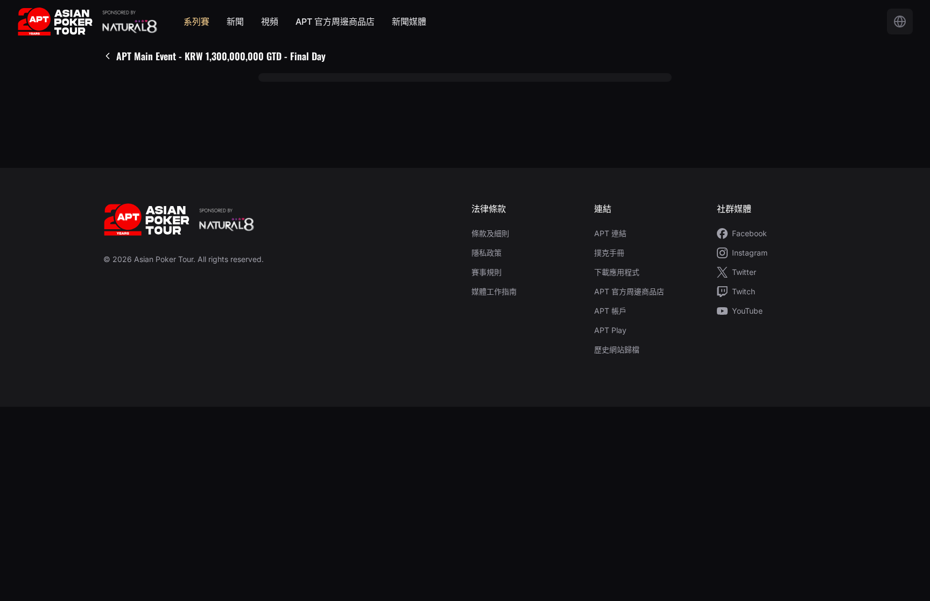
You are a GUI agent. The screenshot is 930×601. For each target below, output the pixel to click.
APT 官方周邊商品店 (335, 21)
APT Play (610, 330)
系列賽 (196, 21)
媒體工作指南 (494, 291)
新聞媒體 (409, 21)
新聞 (235, 21)
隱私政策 (486, 252)
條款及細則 (490, 233)
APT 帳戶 (610, 310)
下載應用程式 (616, 272)
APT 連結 (610, 233)
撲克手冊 (609, 252)
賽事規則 (486, 272)
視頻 (269, 21)
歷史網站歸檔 (616, 349)
